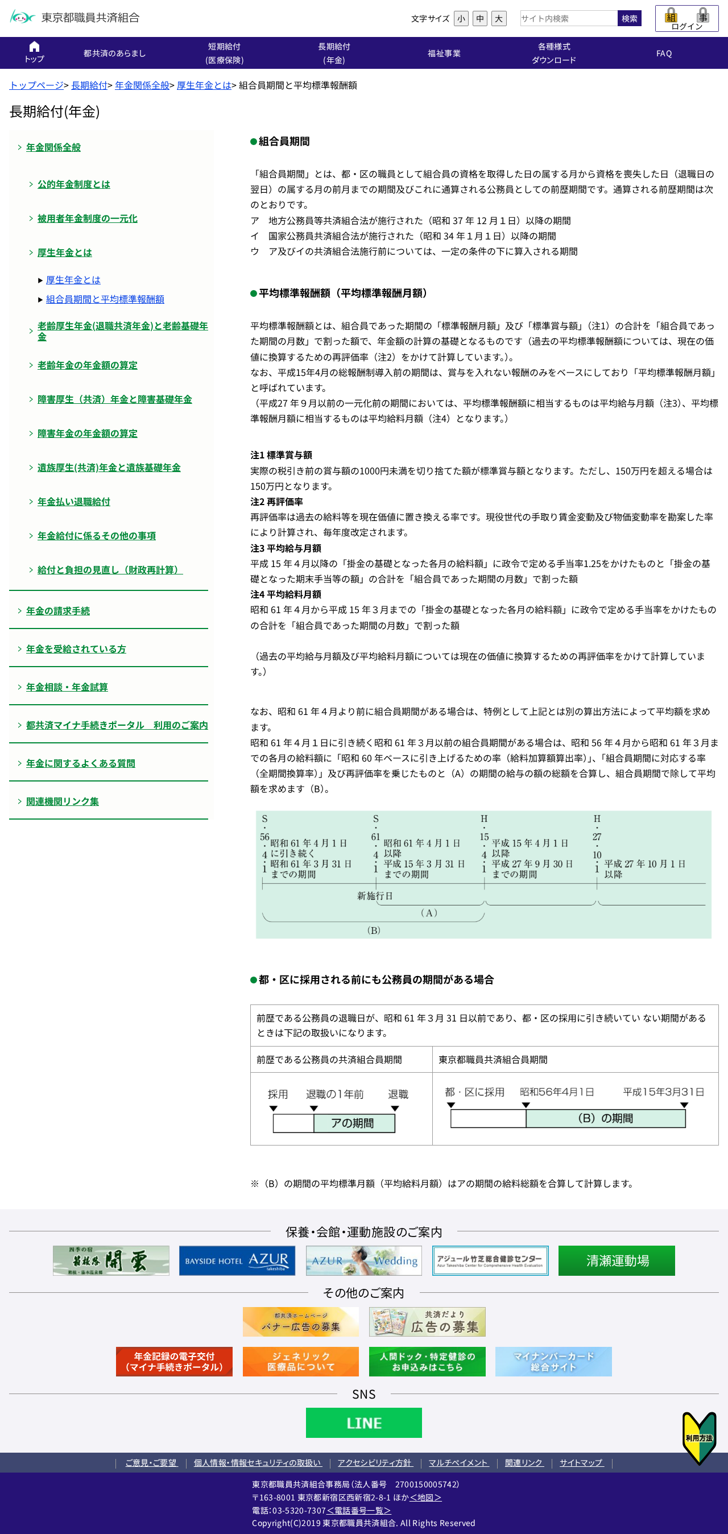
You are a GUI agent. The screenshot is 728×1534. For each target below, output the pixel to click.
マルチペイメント (459, 1462)
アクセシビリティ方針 (375, 1462)
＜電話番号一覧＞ (359, 1510)
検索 (630, 18)
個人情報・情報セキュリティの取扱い (258, 1462)
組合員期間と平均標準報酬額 (105, 298)
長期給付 (89, 85)
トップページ (36, 85)
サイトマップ (582, 1462)
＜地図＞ (426, 1497)
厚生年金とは (204, 85)
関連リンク (524, 1462)
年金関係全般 (142, 85)
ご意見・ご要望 (152, 1462)
